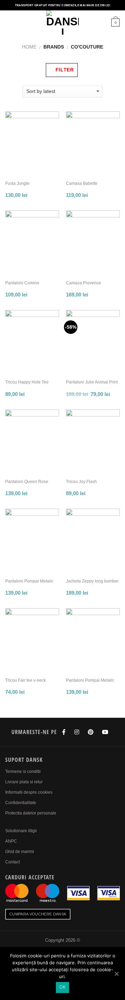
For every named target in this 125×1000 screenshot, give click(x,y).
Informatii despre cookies (28, 792)
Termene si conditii (23, 771)
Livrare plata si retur (24, 781)
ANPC (11, 841)
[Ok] (116, 973)
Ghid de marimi (19, 851)
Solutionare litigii (21, 830)
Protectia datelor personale (30, 813)
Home (29, 47)
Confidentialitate (20, 802)
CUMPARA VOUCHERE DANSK (37, 914)
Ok (62, 987)
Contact (12, 862)
